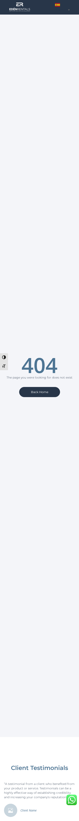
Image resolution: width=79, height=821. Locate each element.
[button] (41, 7)
